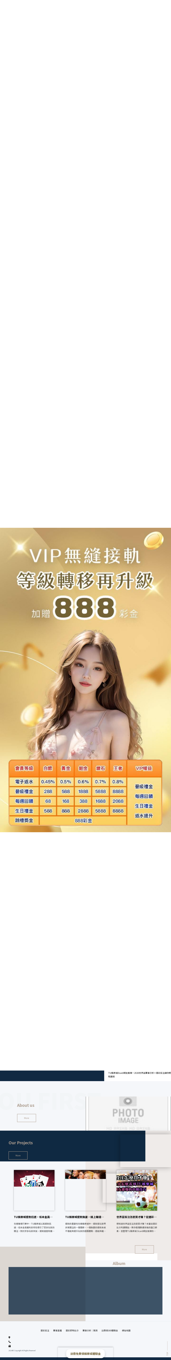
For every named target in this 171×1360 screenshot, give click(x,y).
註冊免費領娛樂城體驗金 (85, 1354)
